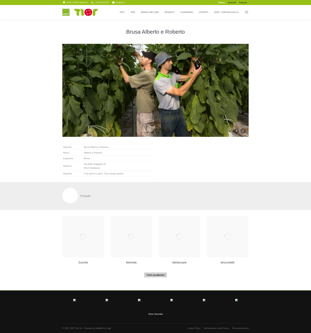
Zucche (83, 262)
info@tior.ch (120, 2)
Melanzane (179, 262)
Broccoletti (227, 262)
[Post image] (83, 236)
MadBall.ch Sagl (103, 328)
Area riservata (155, 314)
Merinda (131, 262)
